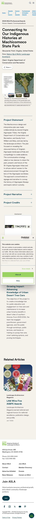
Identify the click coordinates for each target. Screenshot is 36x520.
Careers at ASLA (25, 475)
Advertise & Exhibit (9, 471)
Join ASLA (22, 464)
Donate (21, 471)
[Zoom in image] (5, 95)
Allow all (18, 274)
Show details (26, 268)
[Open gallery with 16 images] (18, 83)
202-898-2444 (12, 456)
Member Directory (25, 467)
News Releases (7, 475)
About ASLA (6, 464)
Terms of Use (6, 517)
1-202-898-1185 (10, 458)
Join (5, 498)
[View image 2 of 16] (11, 95)
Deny (18, 280)
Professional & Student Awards (26, 12)
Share (8, 67)
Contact (5, 467)
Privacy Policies (17, 517)
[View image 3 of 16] (19, 95)
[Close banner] (33, 237)
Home (4, 13)
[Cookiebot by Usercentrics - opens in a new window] (21, 238)
